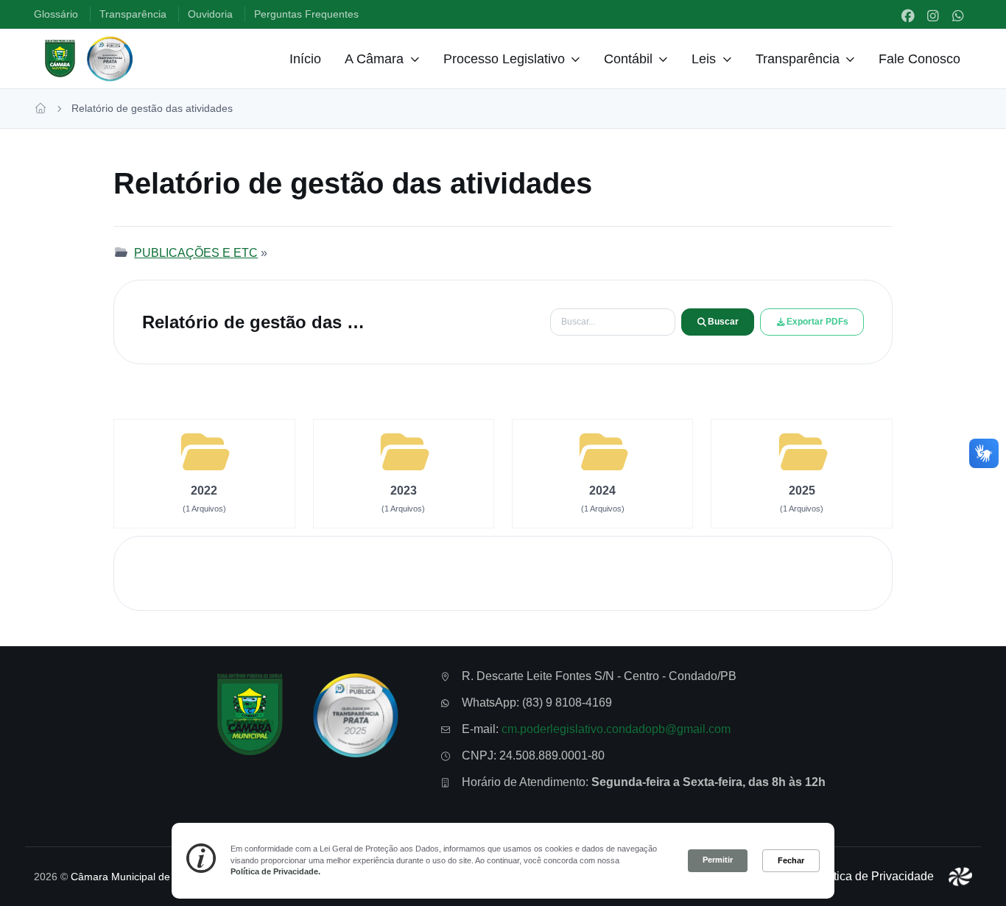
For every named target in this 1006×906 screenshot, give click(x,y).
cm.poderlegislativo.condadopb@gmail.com (616, 729)
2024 (602, 490)
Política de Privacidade (873, 876)
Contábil (628, 59)
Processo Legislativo (504, 59)
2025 (802, 490)
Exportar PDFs (817, 321)
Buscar (723, 321)
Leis (704, 59)
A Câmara (374, 59)
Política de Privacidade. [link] (275, 871)
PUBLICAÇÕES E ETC (196, 253)
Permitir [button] (718, 859)
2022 (204, 490)
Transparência (798, 59)
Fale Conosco (919, 59)
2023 (403, 490)
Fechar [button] (791, 860)
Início (305, 59)
